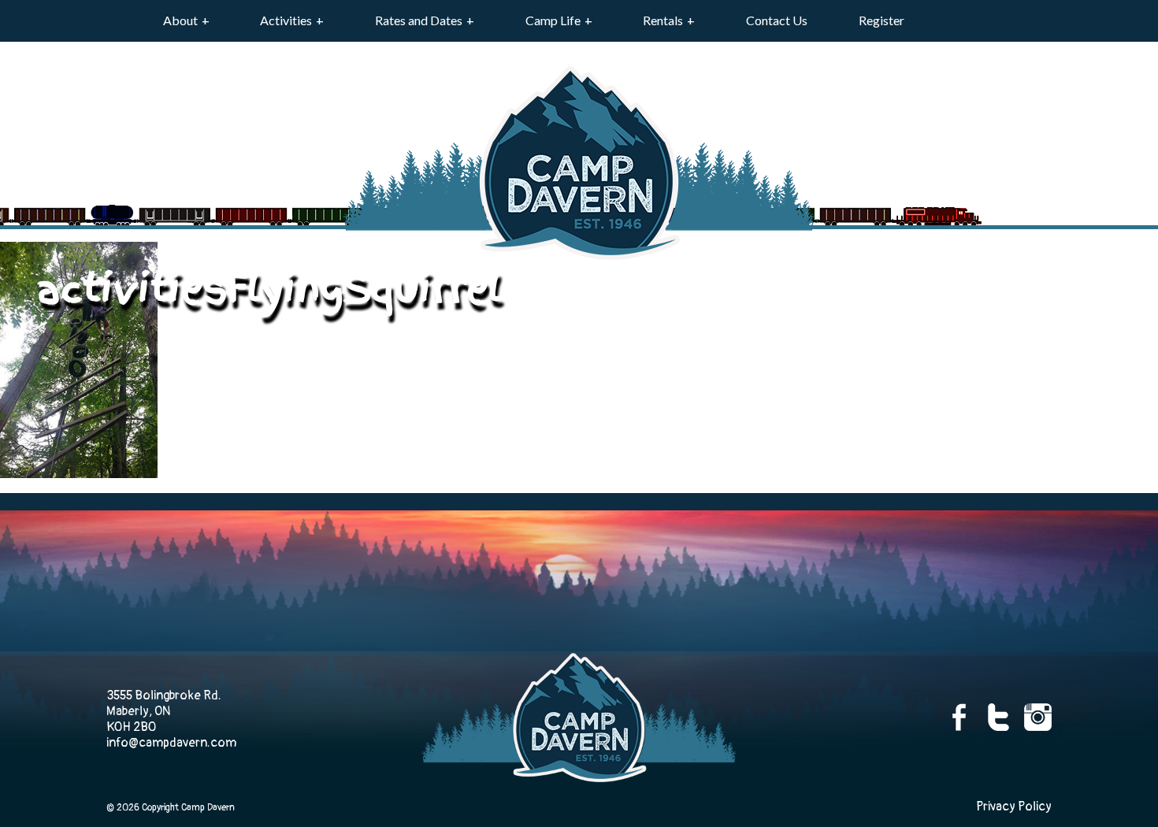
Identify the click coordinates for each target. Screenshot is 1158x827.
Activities (286, 20)
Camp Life (553, 20)
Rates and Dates (418, 20)
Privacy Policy (1014, 806)
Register (881, 20)
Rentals (663, 20)
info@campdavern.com (171, 743)
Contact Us (776, 20)
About (180, 20)
